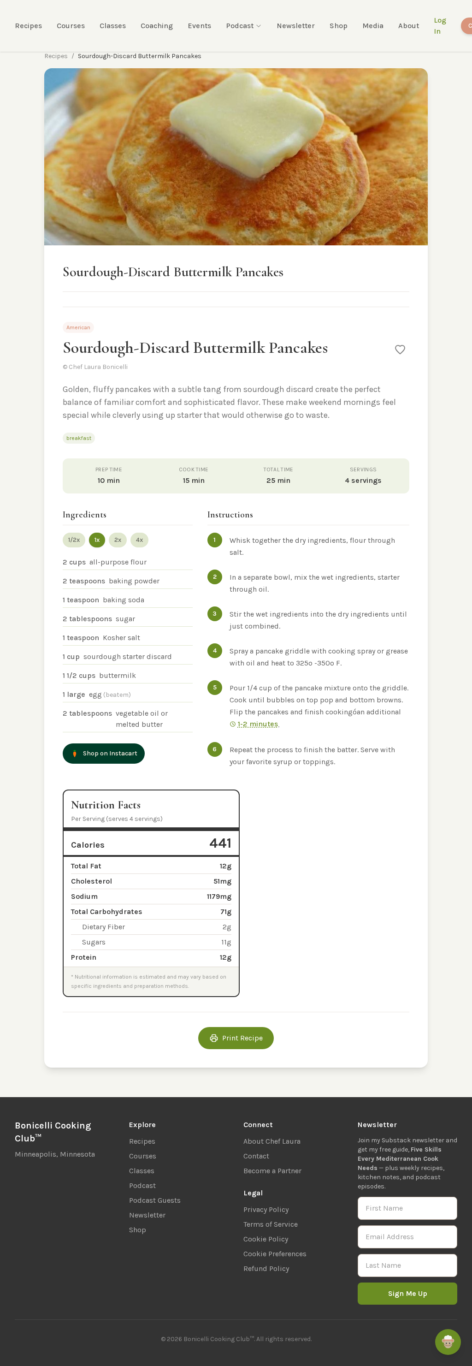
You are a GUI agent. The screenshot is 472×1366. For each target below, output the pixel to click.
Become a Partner (272, 1170)
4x (139, 540)
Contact (256, 1156)
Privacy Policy (266, 1209)
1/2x (74, 540)
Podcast (240, 25)
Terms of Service (270, 1224)
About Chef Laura (272, 1141)
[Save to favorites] (400, 349)
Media (373, 25)
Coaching (157, 25)
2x (117, 540)
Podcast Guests (155, 1200)
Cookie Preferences (275, 1253)
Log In (440, 26)
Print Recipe (242, 1037)
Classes (113, 25)
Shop (339, 25)
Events (199, 25)
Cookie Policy (265, 1239)
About (408, 25)
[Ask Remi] (448, 1342)
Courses (71, 25)
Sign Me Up (407, 1293)
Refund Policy (266, 1268)
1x (97, 540)
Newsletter (296, 25)
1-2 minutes (258, 723)
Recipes (28, 25)
